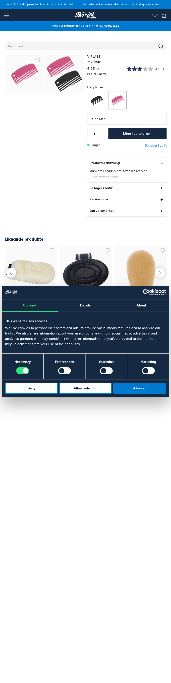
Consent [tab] (29, 305)
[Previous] (11, 273)
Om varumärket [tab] (102, 211)
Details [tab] (85, 305)
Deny (31, 388)
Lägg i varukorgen (137, 133)
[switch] (64, 370)
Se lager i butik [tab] (101, 188)
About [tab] (141, 305)
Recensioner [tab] (99, 199)
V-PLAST (94, 56)
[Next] (160, 273)
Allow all (139, 388)
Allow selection (86, 388)
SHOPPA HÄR (109, 26)
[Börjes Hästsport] (85, 15)
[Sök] (161, 46)
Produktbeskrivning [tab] (105, 163)
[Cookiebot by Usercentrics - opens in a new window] (146, 292)
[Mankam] (64, 73)
